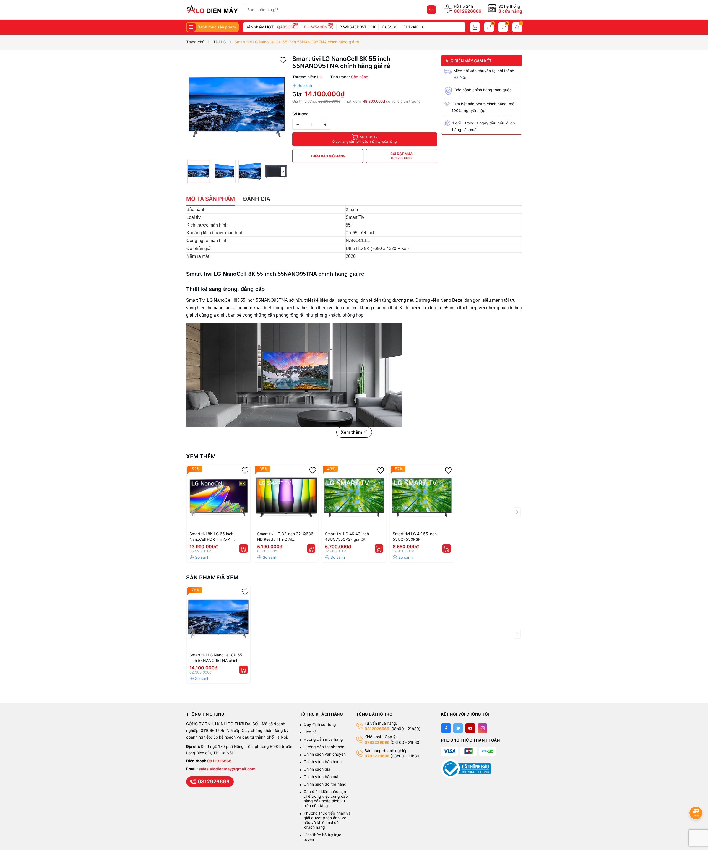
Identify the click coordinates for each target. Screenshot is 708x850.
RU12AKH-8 (414, 27)
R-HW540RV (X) (319, 27)
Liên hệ (310, 731)
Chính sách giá (317, 769)
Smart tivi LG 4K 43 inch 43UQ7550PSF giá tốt (347, 536)
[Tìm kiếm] (431, 9)
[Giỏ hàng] (517, 27)
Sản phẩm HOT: (260, 27)
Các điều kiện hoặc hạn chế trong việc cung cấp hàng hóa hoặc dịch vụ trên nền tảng (326, 798)
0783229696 (377, 742)
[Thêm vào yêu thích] (283, 60)
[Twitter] (458, 728)
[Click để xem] (237, 106)
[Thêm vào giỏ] (243, 548)
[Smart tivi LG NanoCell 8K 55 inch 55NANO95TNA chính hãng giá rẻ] (218, 618)
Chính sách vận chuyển (325, 754)
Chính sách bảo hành (323, 761)
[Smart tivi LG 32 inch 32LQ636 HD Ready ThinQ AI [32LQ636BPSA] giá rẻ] (286, 497)
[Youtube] (470, 728)
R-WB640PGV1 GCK (357, 27)
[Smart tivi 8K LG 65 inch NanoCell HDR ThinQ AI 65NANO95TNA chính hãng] (218, 497)
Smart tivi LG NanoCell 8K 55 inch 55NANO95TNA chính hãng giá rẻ (215, 658)
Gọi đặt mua (401, 156)
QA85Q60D (287, 27)
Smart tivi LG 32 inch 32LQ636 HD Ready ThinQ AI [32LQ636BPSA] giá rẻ (285, 536)
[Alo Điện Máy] (212, 9)
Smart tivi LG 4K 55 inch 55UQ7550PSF (415, 536)
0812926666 (467, 11)
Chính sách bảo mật (322, 776)
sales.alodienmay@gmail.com (227, 768)
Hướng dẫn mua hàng (323, 739)
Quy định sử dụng (320, 724)
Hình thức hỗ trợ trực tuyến (322, 837)
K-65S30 (389, 27)
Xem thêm (201, 456)
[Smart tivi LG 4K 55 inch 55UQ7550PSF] (422, 497)
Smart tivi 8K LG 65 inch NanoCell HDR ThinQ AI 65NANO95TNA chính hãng (214, 536)
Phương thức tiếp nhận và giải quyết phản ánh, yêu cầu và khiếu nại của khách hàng (327, 820)
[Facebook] (446, 728)
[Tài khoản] (475, 27)
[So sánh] (302, 85)
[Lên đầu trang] (697, 798)
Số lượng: (301, 113)
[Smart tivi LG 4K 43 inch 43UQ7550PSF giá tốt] (354, 497)
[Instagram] (482, 728)
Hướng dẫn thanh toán (324, 746)
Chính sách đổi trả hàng (325, 784)
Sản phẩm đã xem (212, 577)
